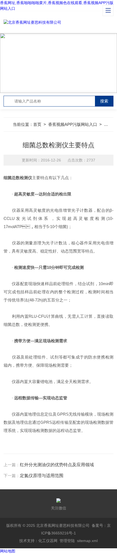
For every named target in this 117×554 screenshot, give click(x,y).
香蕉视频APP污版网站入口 (72, 124)
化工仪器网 (47, 541)
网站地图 (7, 551)
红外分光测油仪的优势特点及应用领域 (57, 464)
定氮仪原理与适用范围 (41, 475)
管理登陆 (67, 541)
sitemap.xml (87, 541)
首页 (37, 124)
